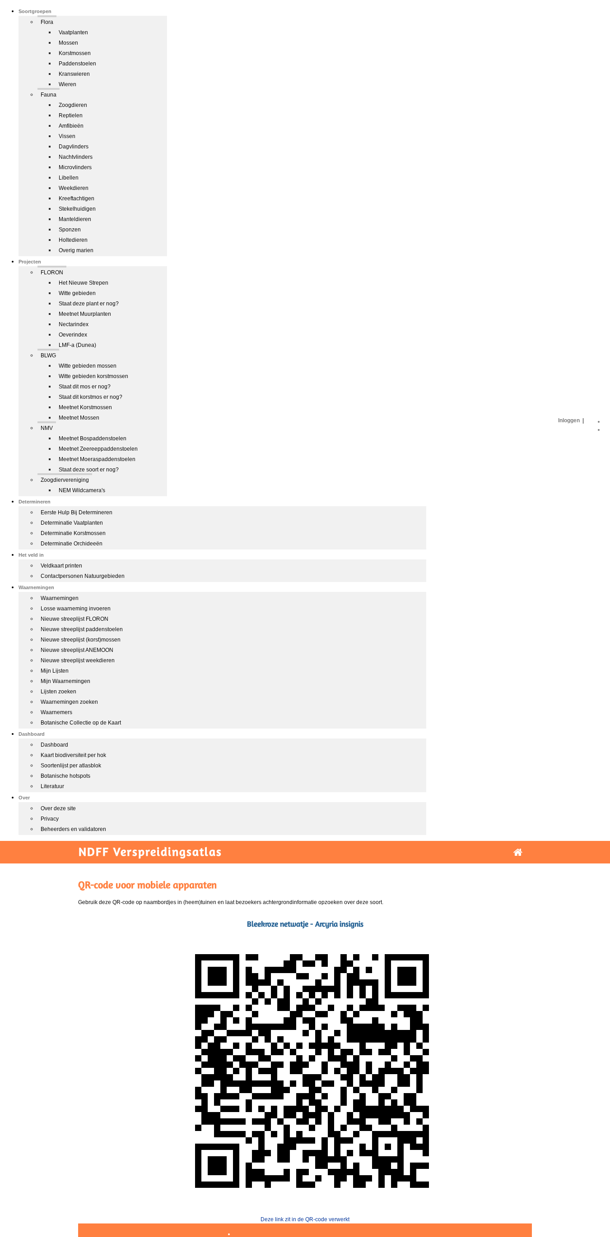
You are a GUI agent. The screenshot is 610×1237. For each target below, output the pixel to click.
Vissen (67, 136)
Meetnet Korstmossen (85, 407)
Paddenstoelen (77, 63)
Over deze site (58, 808)
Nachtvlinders (76, 157)
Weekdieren (73, 188)
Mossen (68, 43)
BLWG (48, 355)
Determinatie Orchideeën (71, 543)
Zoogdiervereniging (65, 480)
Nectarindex (73, 324)
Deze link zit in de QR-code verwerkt (305, 1219)
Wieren (67, 84)
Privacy (50, 819)
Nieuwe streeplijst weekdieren (78, 660)
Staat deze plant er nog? (89, 303)
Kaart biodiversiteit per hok (73, 755)
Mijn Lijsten (55, 671)
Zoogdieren (73, 105)
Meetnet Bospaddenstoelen (92, 438)
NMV (47, 428)
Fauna (48, 95)
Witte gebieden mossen (87, 366)
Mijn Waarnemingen (65, 681)
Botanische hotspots (65, 776)
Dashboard (54, 745)
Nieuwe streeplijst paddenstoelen (82, 629)
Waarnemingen (60, 598)
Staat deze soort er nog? (89, 469)
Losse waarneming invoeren (76, 608)
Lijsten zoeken (58, 691)
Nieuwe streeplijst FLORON (74, 619)
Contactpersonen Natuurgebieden (83, 576)
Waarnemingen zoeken (69, 702)
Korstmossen (75, 53)
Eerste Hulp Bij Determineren (76, 512)
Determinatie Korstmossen (73, 533)
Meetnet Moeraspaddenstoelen (97, 459)
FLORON (52, 272)
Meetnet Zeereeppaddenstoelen (98, 449)
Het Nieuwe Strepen (83, 283)
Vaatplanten (73, 32)
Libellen (69, 178)
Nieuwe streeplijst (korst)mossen (81, 640)
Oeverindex (73, 335)
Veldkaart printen (61, 566)
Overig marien (76, 250)
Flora (47, 22)
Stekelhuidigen (77, 209)
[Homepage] (517, 852)
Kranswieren (74, 74)
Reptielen (71, 115)
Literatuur (52, 786)
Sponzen (70, 229)
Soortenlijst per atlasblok (71, 765)
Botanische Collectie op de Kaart (81, 723)
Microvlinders (75, 167)
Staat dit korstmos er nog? (90, 397)
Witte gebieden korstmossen (93, 376)
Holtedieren (73, 240)
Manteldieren (75, 219)
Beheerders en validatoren (73, 829)
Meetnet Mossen (79, 418)
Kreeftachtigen (76, 198)
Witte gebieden (77, 293)
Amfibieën (71, 126)
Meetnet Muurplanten (85, 314)
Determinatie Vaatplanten (72, 523)
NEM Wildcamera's (82, 490)
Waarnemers (56, 712)
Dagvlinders (73, 146)
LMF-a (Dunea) (77, 345)
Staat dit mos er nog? (85, 386)
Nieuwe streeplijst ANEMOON (77, 650)
